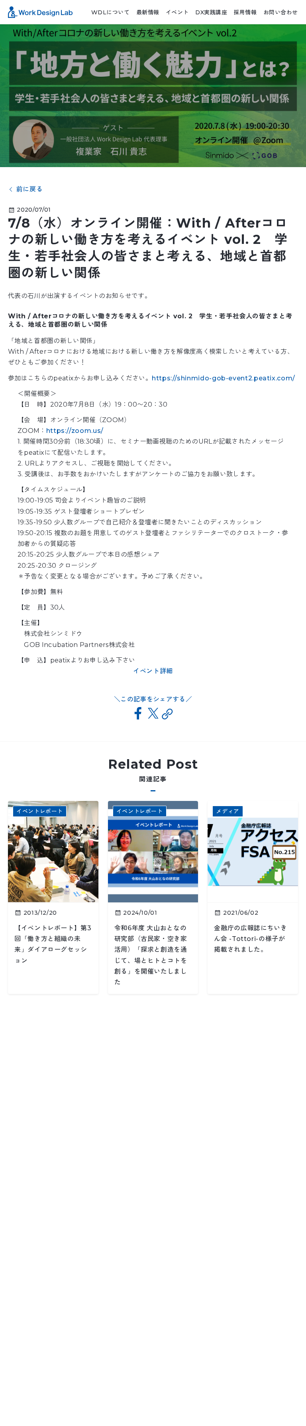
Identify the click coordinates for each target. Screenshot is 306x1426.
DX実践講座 (211, 12)
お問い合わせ (280, 12)
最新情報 (147, 12)
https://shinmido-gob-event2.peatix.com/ (223, 378)
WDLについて (110, 12)
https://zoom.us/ (75, 430)
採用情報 (245, 12)
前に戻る (29, 189)
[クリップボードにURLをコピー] (167, 714)
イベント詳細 (153, 671)
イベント (177, 12)
